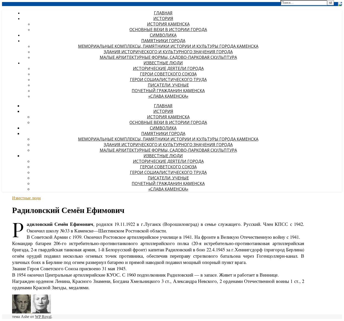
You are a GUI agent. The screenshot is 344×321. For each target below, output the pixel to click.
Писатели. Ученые (168, 85)
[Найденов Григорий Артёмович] (41, 312)
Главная (163, 13)
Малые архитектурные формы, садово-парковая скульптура (168, 57)
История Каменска (168, 24)
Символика (163, 35)
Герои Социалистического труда (168, 79)
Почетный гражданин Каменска (168, 90)
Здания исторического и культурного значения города (168, 52)
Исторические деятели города (168, 68)
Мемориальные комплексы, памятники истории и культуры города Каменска (168, 46)
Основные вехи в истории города (168, 29)
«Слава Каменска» (168, 96)
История (163, 18)
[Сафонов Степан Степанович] (22, 312)
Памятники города (163, 40)
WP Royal (43, 316)
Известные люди (163, 63)
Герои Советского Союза (168, 74)
